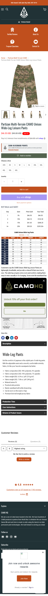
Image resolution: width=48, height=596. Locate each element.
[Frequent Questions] (12, 44)
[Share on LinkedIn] (12, 338)
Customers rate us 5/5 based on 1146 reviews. (24, 490)
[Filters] (9, 448)
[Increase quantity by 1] (21, 181)
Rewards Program (13, 150)
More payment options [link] (24, 203)
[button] (5, 115)
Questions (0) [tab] (35, 441)
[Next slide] (45, 114)
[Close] (44, 280)
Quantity (3, 176)
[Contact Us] (35, 44)
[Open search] (3, 448)
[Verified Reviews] (12, 32)
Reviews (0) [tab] (12, 441)
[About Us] (35, 32)
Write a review (24, 459)
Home (3, 58)
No (24, 311)
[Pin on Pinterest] (16, 338)
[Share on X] (7, 338)
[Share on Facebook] (3, 338)
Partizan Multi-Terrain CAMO (17, 58)
